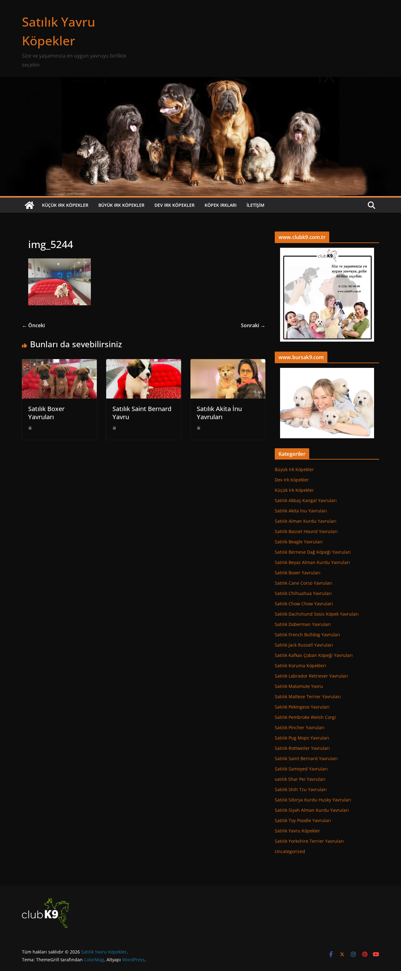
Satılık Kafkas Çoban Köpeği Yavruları (314, 655)
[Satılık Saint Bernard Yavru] (143, 363)
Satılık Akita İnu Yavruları (219, 412)
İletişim (255, 205)
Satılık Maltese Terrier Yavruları (308, 696)
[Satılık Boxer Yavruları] (59, 363)
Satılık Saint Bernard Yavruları (306, 758)
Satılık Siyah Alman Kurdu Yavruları (312, 810)
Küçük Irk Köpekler (65, 205)
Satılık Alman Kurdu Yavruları (305, 521)
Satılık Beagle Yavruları (299, 542)
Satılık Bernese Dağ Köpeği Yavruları (313, 552)
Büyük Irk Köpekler (121, 205)
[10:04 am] (30, 428)
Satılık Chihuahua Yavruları (303, 593)
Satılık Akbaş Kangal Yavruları (306, 500)
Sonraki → (253, 325)
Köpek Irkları (221, 205)
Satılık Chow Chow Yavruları (304, 604)
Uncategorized (290, 851)
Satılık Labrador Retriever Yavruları (311, 676)
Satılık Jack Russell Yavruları (304, 645)
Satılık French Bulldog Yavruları (307, 635)
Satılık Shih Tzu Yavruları (301, 789)
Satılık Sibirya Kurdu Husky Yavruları (313, 800)
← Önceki (33, 325)
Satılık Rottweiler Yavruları (302, 748)
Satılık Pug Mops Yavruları (302, 738)
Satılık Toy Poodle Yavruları (303, 820)
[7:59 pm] (114, 428)
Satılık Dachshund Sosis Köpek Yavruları (317, 614)
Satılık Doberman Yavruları (303, 624)
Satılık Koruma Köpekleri (300, 666)
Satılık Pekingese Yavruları (302, 707)
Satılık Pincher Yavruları (300, 727)
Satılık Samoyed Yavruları (301, 769)
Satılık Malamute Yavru (299, 686)
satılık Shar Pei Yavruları (300, 779)
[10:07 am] (198, 428)
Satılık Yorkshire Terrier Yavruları (309, 841)
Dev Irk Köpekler (174, 205)
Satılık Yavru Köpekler (297, 831)
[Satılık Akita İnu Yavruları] (227, 363)
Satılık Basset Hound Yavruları (306, 531)
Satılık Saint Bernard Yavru (141, 412)
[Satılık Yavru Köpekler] (200, 81)
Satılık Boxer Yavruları (46, 412)
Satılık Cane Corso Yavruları (303, 583)
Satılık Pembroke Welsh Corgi (305, 717)
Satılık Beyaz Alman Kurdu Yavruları (312, 562)
